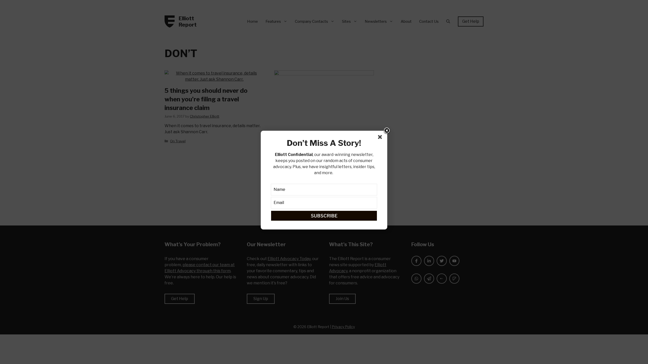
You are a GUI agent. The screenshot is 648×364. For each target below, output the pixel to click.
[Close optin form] (381, 138)
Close (387, 131)
